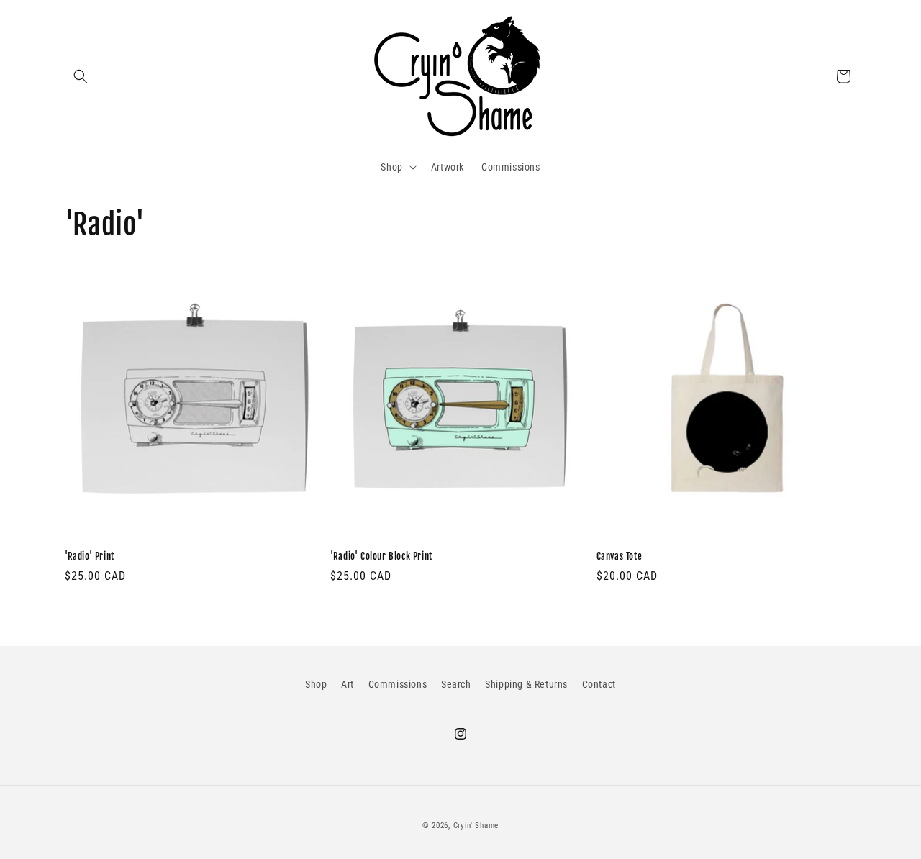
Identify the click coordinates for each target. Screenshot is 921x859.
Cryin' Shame (476, 825)
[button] (80, 76)
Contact (599, 684)
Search (456, 684)
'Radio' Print (89, 556)
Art (347, 684)
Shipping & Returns (526, 684)
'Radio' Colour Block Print (381, 556)
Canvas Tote (619, 556)
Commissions (397, 684)
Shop (316, 684)
